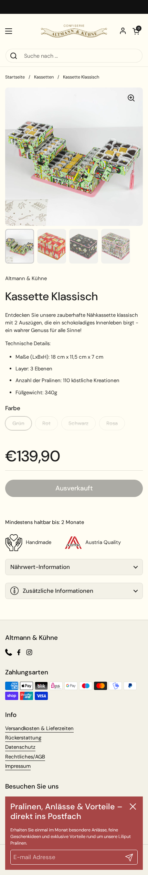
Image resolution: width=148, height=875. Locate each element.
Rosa (112, 423)
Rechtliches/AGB (25, 756)
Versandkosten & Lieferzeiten (39, 728)
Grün (18, 423)
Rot (46, 423)
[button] (136, 31)
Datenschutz (20, 747)
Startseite (15, 77)
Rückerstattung (23, 737)
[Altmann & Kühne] (74, 31)
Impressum (18, 766)
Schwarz (78, 423)
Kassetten (44, 77)
